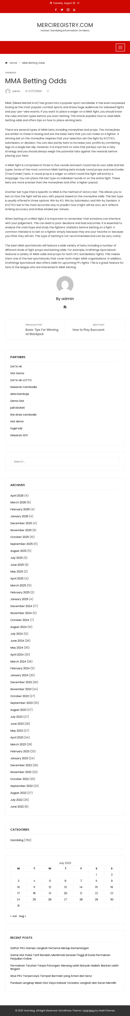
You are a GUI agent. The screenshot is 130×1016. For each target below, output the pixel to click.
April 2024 (17, 655)
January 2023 (19, 758)
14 (81, 887)
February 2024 (20, 668)
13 (65, 887)
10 (18, 887)
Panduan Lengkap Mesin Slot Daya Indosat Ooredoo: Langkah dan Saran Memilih (63, 983)
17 (18, 893)
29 (96, 899)
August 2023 (18, 710)
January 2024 (19, 675)
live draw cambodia (23, 415)
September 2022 (21, 786)
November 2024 (21, 613)
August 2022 (18, 793)
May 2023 (16, 731)
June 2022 (17, 807)
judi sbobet (17, 408)
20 (65, 893)
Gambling (10, 73)
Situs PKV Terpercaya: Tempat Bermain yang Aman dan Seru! (51, 976)
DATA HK (16, 366)
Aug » (22, 916)
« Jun (13, 916)
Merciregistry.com (65, 25)
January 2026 (19, 516)
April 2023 (16, 737)
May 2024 (16, 648)
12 (50, 887)
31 (18, 906)
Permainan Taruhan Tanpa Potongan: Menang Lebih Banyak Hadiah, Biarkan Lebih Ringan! (64, 967)
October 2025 (19, 537)
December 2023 (21, 682)
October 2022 (19, 779)
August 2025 (18, 551)
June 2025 (17, 565)
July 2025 (16, 558)
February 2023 (19, 751)
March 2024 (18, 661)
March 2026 (18, 502)
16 (112, 887)
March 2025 (18, 585)
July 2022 (16, 800)
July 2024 (16, 634)
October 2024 (19, 620)
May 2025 (16, 572)
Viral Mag (88, 1010)
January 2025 (19, 599)
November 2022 (20, 772)
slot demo (17, 421)
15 (96, 887)
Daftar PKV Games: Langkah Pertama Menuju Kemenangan (49, 948)
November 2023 (20, 689)
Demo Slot (17, 401)
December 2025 (21, 523)
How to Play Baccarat (88, 327)
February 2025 (20, 592)
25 (34, 899)
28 (81, 899)
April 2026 (17, 496)
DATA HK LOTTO (21, 380)
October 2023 (19, 696)
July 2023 (16, 717)
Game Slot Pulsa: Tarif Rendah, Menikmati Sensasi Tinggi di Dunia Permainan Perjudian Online (60, 957)
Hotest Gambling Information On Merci (65, 30)
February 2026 (20, 509)
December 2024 (21, 606)
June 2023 (17, 724)
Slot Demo (17, 373)
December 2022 (21, 765)
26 (49, 899)
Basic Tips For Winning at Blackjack (42, 329)
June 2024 (17, 641)
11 (34, 887)
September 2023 (21, 703)
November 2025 (21, 530)
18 (34, 893)
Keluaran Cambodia (23, 387)
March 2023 (18, 744)
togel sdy (16, 428)
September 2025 (21, 544)
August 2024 (18, 627)
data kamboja (19, 394)
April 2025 (17, 578)
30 (111, 899)
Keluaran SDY (19, 435)
